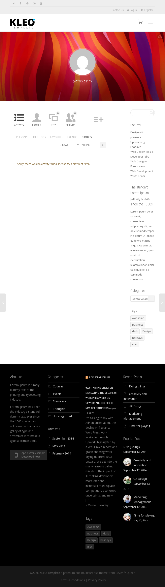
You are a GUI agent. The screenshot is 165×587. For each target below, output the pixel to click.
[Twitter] (13, 3)
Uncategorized (62, 416)
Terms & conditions (72, 580)
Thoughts (59, 409)
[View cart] (140, 21)
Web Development (141, 171)
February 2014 (61, 453)
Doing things (137, 386)
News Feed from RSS (99, 377)
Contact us (117, 10)
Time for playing (139, 426)
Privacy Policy (97, 580)
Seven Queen (125, 573)
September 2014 (63, 438)
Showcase (59, 401)
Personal (22, 137)
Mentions (39, 137)
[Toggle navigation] (150, 22)
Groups (87, 137)
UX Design (135, 406)
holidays (137, 338)
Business (137, 324)
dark (135, 331)
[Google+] (34, 3)
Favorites (56, 137)
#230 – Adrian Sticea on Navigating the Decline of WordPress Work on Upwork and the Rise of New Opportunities (101, 397)
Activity (19, 125)
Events (57, 394)
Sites (55, 119)
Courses (58, 386)
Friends (71, 119)
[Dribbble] (27, 3)
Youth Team (137, 176)
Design (146, 331)
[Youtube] (41, 3)
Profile (36, 125)
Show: (64, 145)
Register (148, 10)
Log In (133, 10)
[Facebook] (20, 3)
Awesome (138, 318)
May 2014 (58, 446)
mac (134, 344)
